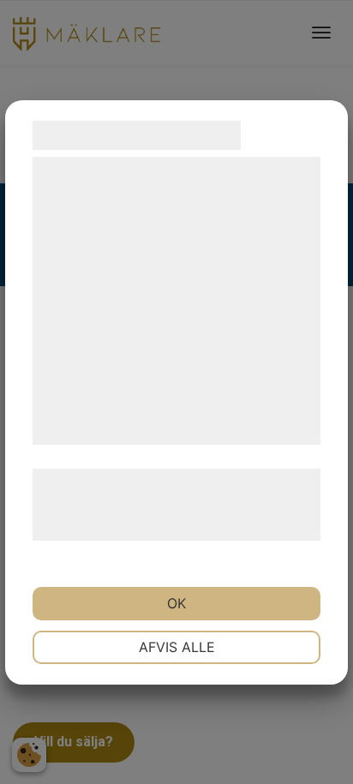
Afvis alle (177, 646)
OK (176, 603)
